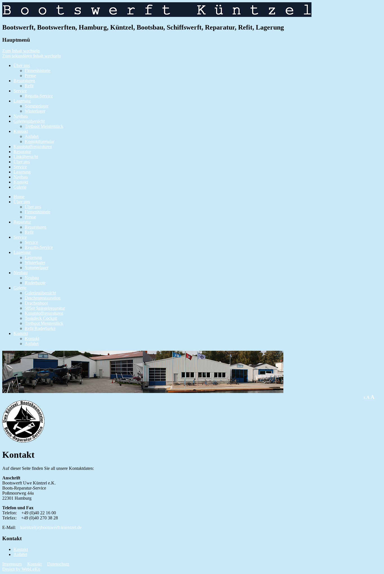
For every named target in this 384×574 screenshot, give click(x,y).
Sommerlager (36, 106)
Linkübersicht (25, 156)
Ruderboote (35, 282)
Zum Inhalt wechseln (21, 50)
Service (20, 90)
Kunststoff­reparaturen (32, 146)
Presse (30, 75)
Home (18, 196)
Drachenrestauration (42, 298)
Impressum (12, 564)
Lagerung (22, 101)
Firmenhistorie (37, 70)
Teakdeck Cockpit (41, 318)
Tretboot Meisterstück (44, 126)
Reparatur (22, 151)
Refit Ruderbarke (40, 328)
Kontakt (20, 131)
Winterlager (35, 111)
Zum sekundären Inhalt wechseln (31, 55)
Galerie (19, 187)
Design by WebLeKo (21, 569)
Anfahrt (32, 136)
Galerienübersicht (29, 121)
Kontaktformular (39, 141)
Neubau (20, 116)
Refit (29, 85)
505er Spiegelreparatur (45, 308)
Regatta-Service (39, 95)
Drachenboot (36, 303)
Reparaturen (24, 80)
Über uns (21, 65)
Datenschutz (58, 564)
